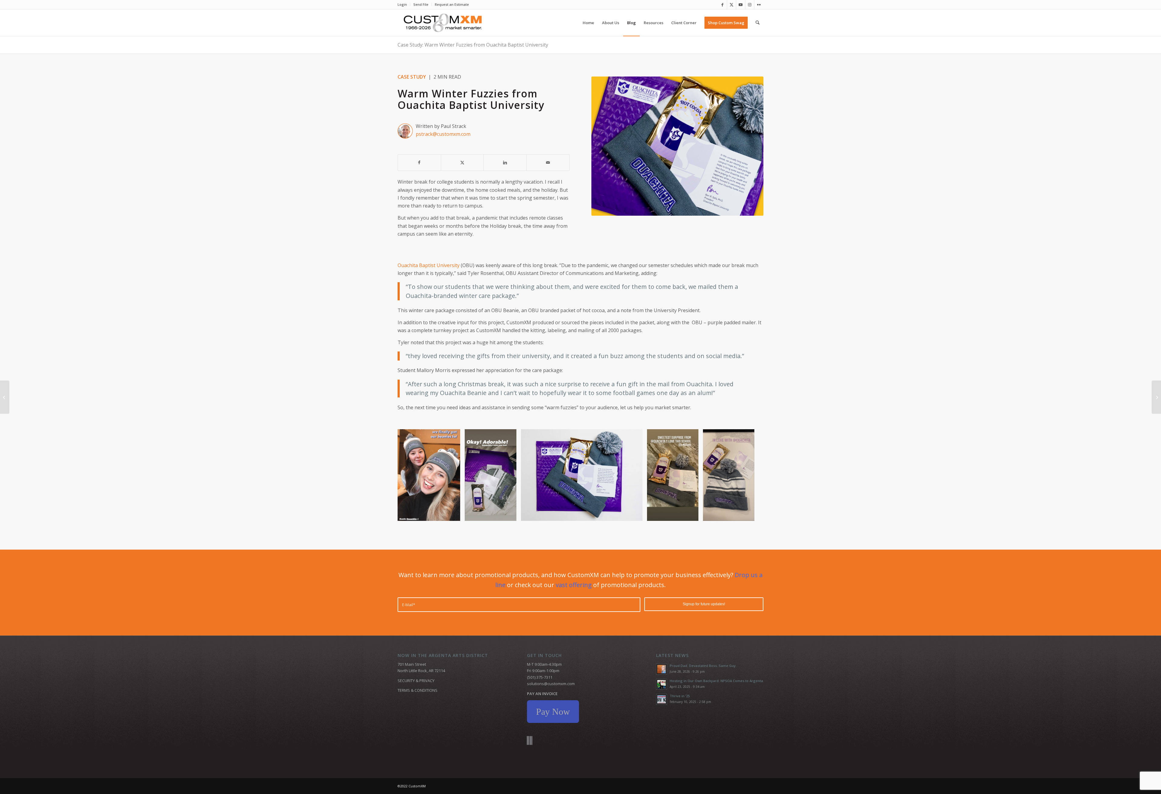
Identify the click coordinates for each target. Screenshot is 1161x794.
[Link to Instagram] (749, 4)
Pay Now (553, 712)
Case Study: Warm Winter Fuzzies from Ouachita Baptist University (473, 44)
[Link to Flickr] (758, 4)
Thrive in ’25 (680, 696)
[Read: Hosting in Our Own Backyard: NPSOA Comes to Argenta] (661, 684)
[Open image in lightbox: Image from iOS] (453, 514)
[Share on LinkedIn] (505, 162)
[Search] (757, 22)
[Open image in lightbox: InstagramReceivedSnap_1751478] (509, 514)
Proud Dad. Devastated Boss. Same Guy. (703, 665)
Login (402, 4)
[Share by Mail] (548, 162)
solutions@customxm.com (551, 683)
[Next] (750, 475)
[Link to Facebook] (722, 4)
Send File (420, 4)
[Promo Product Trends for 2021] (4, 397)
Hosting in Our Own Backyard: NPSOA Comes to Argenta (716, 680)
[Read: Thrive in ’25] (661, 699)
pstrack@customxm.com (443, 134)
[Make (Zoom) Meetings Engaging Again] (1156, 397)
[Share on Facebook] (419, 162)
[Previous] (411, 475)
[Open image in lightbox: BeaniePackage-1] (635, 514)
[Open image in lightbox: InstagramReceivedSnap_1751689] (691, 514)
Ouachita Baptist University (429, 265)
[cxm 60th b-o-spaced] (443, 22)
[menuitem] (404, 4)
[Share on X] (462, 162)
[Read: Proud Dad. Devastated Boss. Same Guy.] (661, 669)
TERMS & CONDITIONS (417, 690)
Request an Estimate (452, 4)
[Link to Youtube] (740, 4)
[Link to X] (731, 4)
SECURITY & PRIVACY (416, 680)
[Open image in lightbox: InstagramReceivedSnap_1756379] (747, 514)
